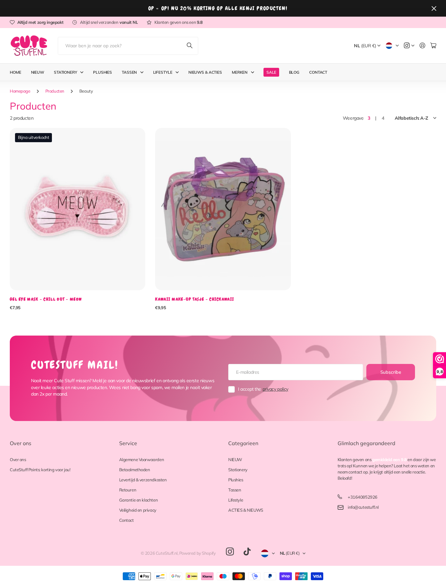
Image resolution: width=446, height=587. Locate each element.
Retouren (127, 489)
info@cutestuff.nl (363, 507)
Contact (318, 72)
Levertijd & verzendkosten (143, 479)
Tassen (129, 72)
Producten (54, 91)
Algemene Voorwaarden (141, 459)
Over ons (20, 443)
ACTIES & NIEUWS (245, 510)
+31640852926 (362, 497)
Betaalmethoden (134, 469)
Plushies (102, 72)
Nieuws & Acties (205, 72)
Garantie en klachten (138, 500)
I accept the (263, 389)
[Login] (422, 45)
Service (128, 443)
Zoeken (190, 46)
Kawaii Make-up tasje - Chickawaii (194, 299)
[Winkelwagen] (433, 45)
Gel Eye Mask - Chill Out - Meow (46, 299)
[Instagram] (230, 552)
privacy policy (275, 389)
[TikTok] (247, 552)
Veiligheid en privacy (137, 510)
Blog (294, 72)
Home (15, 72)
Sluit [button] (434, 8)
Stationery (65, 72)
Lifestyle (162, 72)
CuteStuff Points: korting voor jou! (40, 469)
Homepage (20, 91)
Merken (239, 72)
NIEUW (235, 459)
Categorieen (243, 443)
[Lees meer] (409, 45)
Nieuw (37, 72)
